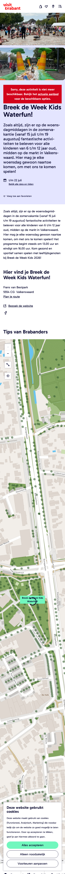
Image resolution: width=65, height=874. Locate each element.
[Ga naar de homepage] (13, 6)
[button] (32, 601)
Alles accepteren (33, 845)
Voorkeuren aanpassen (32, 863)
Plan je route (11, 296)
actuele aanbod (48, 94)
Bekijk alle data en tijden (21, 184)
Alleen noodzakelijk (32, 854)
